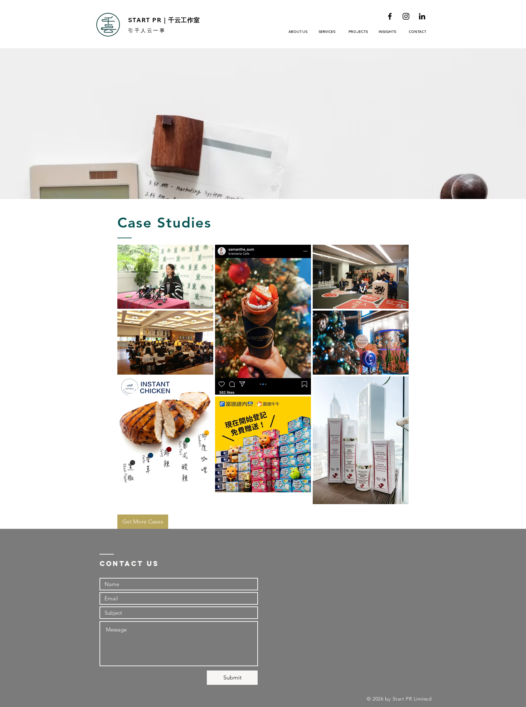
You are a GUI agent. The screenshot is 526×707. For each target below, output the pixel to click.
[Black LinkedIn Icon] (422, 16)
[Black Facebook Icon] (389, 16)
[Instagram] (405, 16)
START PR (164, 20)
